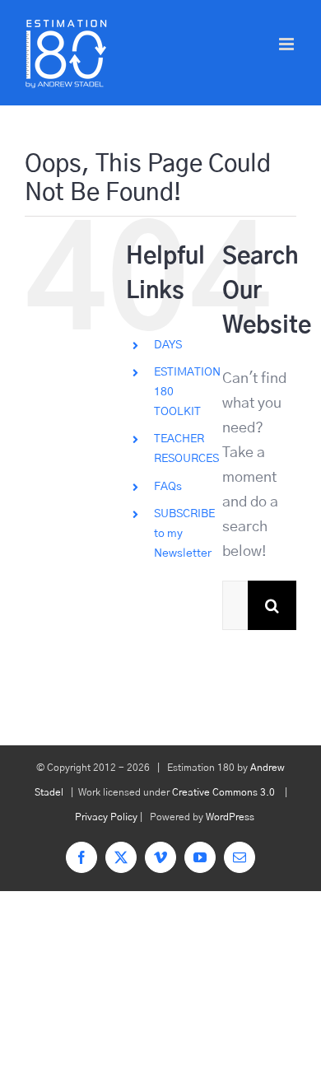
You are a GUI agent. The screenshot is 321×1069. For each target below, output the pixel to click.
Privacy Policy (106, 817)
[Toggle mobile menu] (287, 44)
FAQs (168, 486)
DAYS (168, 345)
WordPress (230, 817)
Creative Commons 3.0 (223, 792)
